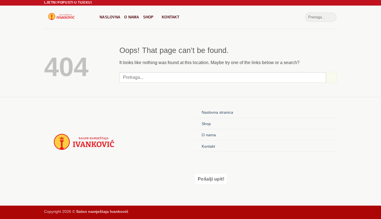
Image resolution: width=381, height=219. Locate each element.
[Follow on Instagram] (209, 162)
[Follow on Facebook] (199, 162)
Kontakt (170, 17)
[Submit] (331, 17)
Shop (148, 17)
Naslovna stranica (217, 112)
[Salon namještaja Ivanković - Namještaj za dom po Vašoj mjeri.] (67, 17)
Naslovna (110, 17)
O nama (131, 17)
